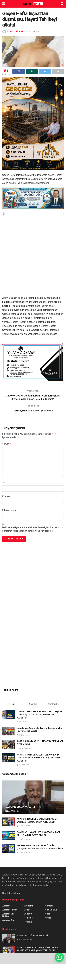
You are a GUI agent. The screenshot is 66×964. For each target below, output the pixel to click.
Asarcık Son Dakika (8, 914)
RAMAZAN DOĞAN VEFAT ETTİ (21, 806)
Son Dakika (51, 909)
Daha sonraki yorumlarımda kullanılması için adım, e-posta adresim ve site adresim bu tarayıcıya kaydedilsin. (32, 529)
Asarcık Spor (9, 920)
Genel (27, 909)
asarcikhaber (16, 31)
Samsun (49, 905)
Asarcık (6, 905)
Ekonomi (28, 905)
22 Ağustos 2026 (12, 811)
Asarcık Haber (9, 909)
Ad (3, 482)
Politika (28, 922)
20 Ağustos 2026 (24, 826)
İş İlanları (28, 918)
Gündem (28, 913)
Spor (47, 913)
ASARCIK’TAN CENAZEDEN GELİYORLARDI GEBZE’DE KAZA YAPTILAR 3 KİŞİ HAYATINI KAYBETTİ (38, 757)
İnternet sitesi (9, 510)
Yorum (6, 443)
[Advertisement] (33, 564)
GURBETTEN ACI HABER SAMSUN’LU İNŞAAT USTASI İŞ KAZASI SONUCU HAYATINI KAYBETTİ (39, 714)
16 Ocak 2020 (34, 31)
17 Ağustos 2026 (24, 839)
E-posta (6, 496)
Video (48, 918)
